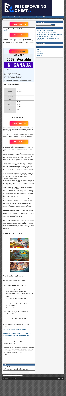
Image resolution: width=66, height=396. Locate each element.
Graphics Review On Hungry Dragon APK (13, 76)
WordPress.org (39, 55)
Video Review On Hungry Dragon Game (13, 77)
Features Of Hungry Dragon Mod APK (13, 74)
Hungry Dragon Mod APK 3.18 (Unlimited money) (18, 29)
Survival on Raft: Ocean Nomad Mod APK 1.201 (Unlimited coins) (17, 333)
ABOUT (43, 16)
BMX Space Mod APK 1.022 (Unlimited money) (13, 338)
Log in (38, 49)
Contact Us (15, 16)
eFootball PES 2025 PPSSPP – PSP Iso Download (46, 32)
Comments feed (40, 53)
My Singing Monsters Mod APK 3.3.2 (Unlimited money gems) (16, 335)
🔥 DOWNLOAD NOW (19, 24)
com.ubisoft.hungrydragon (22, 111)
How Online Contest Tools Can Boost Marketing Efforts (47, 36)
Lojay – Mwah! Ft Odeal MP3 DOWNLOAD (45, 30)
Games (5, 30)
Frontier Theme (60, 378)
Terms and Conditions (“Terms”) (33, 16)
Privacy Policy (22, 16)
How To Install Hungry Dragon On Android (13, 79)
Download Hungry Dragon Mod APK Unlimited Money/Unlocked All (18, 80)
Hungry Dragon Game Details (11, 73)
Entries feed (39, 51)
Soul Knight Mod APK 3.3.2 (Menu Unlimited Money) (14, 329)
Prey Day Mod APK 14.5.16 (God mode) (12, 331)
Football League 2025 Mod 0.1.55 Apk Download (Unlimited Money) (49, 34)
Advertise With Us (7, 16)
